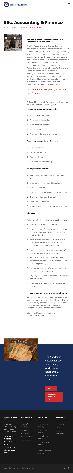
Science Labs (26, 440)
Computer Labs (27, 437)
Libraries (24, 430)
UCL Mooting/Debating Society (44, 450)
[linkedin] (65, 468)
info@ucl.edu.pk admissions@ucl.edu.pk (10, 450)
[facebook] (61, 468)
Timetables (60, 424)
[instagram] (68, 468)
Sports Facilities (27, 433)
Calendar (59, 428)
